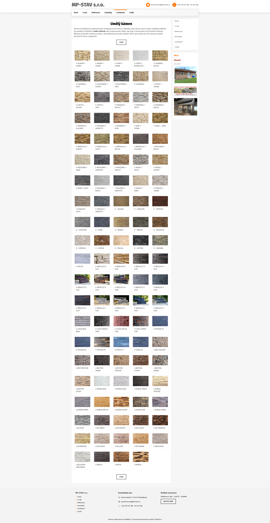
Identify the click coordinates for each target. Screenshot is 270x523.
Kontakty (108, 13)
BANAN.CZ (128, 519)
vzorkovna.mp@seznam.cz (160, 5)
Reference (96, 13)
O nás (85, 13)
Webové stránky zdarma (115, 519)
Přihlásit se (158, 519)
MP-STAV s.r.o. (88, 5)
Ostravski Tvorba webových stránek (143, 519)
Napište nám (168, 501)
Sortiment (120, 13)
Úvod (76, 13)
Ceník (131, 13)
